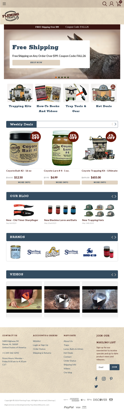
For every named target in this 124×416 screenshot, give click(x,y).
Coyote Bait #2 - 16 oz (19, 170)
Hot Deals (68, 353)
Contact (68, 356)
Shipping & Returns (42, 353)
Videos (67, 368)
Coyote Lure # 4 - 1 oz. (56, 170)
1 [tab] (56, 77)
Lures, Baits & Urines (73, 349)
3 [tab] (62, 77)
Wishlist (37, 341)
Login (35, 345)
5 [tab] (68, 77)
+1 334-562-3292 (10, 353)
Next (117, 52)
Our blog (68, 372)
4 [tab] (65, 77)
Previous (7, 52)
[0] (117, 4)
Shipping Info (70, 364)
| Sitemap (50, 400)
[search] (104, 4)
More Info (24, 182)
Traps (66, 345)
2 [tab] (59, 77)
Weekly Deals (21, 124)
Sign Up (44, 345)
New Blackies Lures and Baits (60, 220)
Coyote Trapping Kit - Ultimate (100, 170)
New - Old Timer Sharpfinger (22, 220)
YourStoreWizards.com (39, 405)
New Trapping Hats (93, 220)
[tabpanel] (62, 54)
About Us (68, 341)
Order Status (39, 349)
